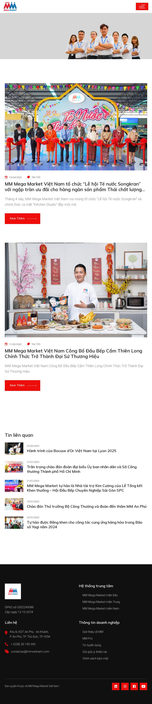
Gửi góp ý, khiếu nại (94, 652)
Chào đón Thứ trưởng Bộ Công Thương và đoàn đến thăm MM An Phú (86, 506)
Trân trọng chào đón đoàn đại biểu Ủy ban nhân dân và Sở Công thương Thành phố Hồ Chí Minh (82, 469)
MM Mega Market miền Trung (101, 602)
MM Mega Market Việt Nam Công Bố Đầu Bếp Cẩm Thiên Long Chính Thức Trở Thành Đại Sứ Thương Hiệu (73, 353)
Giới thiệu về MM (92, 632)
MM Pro (87, 638)
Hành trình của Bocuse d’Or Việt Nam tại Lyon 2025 (71, 450)
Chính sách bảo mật (95, 658)
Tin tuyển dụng (91, 645)
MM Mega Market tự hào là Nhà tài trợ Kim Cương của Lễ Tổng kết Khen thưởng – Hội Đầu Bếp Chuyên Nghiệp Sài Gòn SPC (85, 488)
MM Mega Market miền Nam (100, 608)
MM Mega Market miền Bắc (100, 595)
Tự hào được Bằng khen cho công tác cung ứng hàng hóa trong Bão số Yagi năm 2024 (84, 524)
